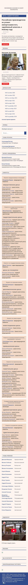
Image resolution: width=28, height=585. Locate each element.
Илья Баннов (6, 438)
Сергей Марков (6, 292)
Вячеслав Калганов (8, 302)
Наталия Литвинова (8, 272)
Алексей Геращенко (8, 405)
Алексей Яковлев (7, 349)
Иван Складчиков (8, 320)
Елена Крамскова (7, 226)
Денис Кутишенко (7, 255)
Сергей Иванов (6, 471)
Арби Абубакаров (7, 295)
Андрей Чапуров (6, 504)
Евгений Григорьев (8, 284)
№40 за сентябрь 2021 (11, 98)
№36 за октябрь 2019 (10, 108)
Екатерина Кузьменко (8, 419)
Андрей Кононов (6, 483)
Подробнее (5, 44)
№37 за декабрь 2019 (11, 105)
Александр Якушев (7, 498)
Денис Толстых (7, 265)
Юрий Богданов (7, 442)
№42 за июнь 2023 (10, 92)
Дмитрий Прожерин (8, 355)
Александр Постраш (8, 375)
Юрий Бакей (6, 235)
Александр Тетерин (8, 223)
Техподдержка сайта (17, 575)
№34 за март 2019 (10, 113)
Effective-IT (9, 577)
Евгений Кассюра (7, 312)
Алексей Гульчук (6, 492)
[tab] (14, 184)
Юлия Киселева (7, 211)
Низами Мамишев (7, 309)
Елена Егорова (6, 276)
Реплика (5, 48)
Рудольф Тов (5, 246)
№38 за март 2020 (10, 103)
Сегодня (4, 33)
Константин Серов (7, 507)
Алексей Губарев (7, 328)
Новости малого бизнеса (14, 6)
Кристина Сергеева (8, 331)
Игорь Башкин (6, 412)
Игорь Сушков (6, 480)
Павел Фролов (6, 187)
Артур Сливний (6, 378)
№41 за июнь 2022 (10, 95)
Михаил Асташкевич (7, 468)
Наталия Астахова (9, 52)
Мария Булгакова (7, 416)
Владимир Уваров (8, 180)
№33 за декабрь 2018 (11, 116)
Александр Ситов (8, 341)
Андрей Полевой (7, 385)
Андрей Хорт (5, 477)
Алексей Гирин (6, 371)
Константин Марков (8, 194)
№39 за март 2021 (10, 100)
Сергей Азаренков (7, 447)
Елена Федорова (6, 510)
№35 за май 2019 (9, 111)
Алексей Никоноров (7, 501)
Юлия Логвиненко (7, 474)
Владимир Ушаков (7, 489)
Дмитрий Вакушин (7, 459)
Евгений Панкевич (8, 427)
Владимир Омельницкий (5, 495)
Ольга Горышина (7, 352)
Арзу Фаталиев (6, 393)
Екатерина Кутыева (8, 201)
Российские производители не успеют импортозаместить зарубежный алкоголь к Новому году (13, 25)
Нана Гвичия (6, 435)
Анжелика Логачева (8, 190)
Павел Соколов (6, 220)
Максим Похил (6, 197)
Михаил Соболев (6, 462)
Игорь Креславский (8, 364)
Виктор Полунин (6, 465)
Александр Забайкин (7, 486)
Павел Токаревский (8, 231)
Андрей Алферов (7, 388)
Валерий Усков (6, 381)
